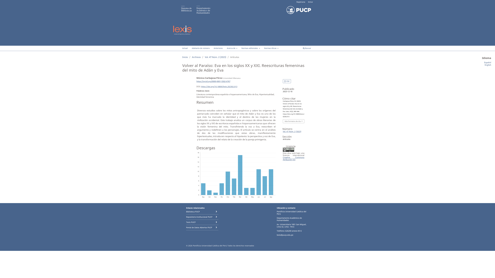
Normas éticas (270, 48)
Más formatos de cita (293, 121)
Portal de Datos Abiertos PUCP (199, 227)
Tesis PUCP (191, 222)
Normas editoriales (249, 48)
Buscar (308, 48)
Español (487, 62)
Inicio (185, 57)
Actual (185, 48)
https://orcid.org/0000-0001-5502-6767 (213, 81)
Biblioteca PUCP (193, 211)
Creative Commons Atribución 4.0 (293, 158)
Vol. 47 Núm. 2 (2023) (215, 57)
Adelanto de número (201, 48)
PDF (288, 81)
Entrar (310, 2)
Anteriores (218, 48)
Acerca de (231, 48)
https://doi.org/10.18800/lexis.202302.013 (219, 86)
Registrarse (300, 2)
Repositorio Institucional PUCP (199, 217)
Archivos (196, 57)
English (488, 65)
